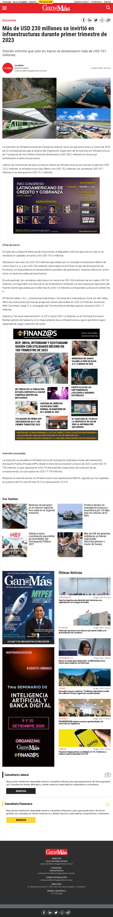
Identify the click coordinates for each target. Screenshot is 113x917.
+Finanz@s (6, 2)
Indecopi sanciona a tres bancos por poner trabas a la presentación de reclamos (82, 631)
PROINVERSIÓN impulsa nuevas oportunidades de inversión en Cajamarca (81, 722)
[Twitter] (56, 912)
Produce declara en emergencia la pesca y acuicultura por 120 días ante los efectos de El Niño (97, 510)
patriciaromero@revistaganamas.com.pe (56, 873)
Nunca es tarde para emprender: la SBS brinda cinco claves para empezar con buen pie (82, 662)
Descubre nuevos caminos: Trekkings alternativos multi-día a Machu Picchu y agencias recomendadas (84, 692)
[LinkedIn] (50, 912)
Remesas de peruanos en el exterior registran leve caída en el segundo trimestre (42, 508)
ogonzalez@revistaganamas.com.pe (56, 863)
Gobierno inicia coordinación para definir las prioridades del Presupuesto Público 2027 (42, 539)
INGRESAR (21, 791)
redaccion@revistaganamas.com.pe (30, 70)
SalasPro (33, 2)
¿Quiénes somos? (81, 2)
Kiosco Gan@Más (20, 2)
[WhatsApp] (62, 912)
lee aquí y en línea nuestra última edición (28, 641)
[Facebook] (43, 912)
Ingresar (107, 2)
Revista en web (46, 2)
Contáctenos (96, 2)
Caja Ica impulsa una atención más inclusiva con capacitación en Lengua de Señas (80, 601)
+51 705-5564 (56, 893)
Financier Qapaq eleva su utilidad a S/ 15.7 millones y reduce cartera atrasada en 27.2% (82, 753)
